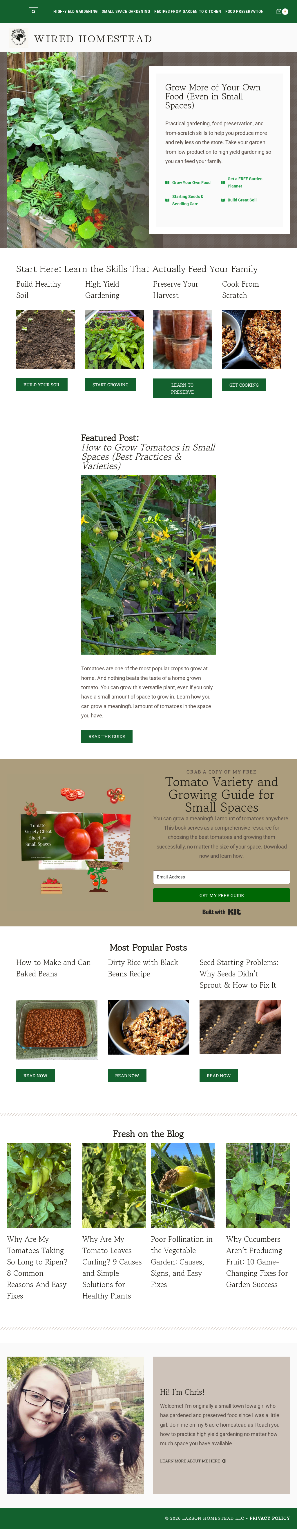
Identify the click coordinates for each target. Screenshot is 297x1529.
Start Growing (110, 384)
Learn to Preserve (182, 388)
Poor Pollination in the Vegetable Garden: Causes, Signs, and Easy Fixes (182, 1262)
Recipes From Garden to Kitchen (187, 11)
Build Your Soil (41, 384)
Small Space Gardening (126, 11)
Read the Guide (106, 736)
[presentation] (39, 1185)
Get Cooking (244, 385)
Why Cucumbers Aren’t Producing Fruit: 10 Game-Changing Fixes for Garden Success (257, 1262)
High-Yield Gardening (75, 11)
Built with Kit (221, 912)
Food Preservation (244, 11)
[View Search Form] (33, 11)
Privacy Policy (270, 1518)
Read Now (35, 1075)
